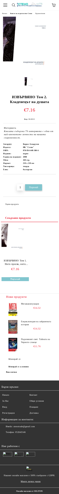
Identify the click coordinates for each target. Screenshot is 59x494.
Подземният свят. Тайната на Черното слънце (35, 340)
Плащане (33, 407)
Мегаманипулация (30, 304)
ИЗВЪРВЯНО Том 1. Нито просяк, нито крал (15, 263)
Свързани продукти (18, 217)
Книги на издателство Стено (21, 13)
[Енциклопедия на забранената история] (13, 327)
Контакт (33, 395)
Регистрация (8, 413)
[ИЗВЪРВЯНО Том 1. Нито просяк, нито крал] (15, 253)
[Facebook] (5, 438)
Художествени (40, 13)
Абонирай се (14, 359)
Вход (4, 407)
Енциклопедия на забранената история (36, 323)
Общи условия (36, 401)
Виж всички (11, 372)
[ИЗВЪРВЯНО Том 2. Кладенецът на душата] (29, 72)
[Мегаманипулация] (13, 309)
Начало (4, 13)
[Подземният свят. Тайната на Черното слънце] (13, 344)
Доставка (33, 413)
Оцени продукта (12, 204)
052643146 (20, 432)
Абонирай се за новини (18, 367)
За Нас (5, 401)
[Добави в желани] (53, 179)
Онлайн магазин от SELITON (29, 491)
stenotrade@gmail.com (24, 426)
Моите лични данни (31, 481)
